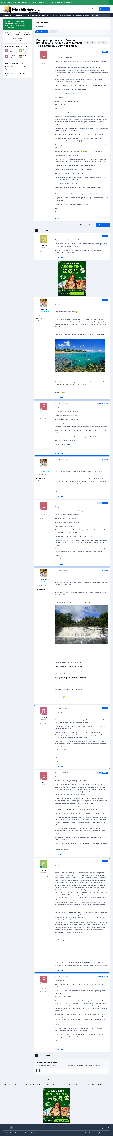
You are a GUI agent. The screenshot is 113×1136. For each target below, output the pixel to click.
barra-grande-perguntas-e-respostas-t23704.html (70, 678)
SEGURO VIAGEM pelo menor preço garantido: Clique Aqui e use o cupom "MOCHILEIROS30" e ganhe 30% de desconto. (38, 2)
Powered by (101, 1133)
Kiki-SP (43, 870)
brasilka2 (44, 717)
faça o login (82, 1065)
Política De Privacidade (10, 1133)
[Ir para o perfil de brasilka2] (43, 711)
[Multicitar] (55, 257)
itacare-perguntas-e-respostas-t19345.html (68, 666)
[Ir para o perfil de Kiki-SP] (43, 864)
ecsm (43, 61)
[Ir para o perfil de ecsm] (43, 55)
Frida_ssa (44, 309)
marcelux (44, 245)
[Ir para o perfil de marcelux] (43, 239)
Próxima (47, 231)
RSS (33, 1133)
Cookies (27, 1133)
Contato (21, 1133)
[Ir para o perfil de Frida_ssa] (43, 303)
